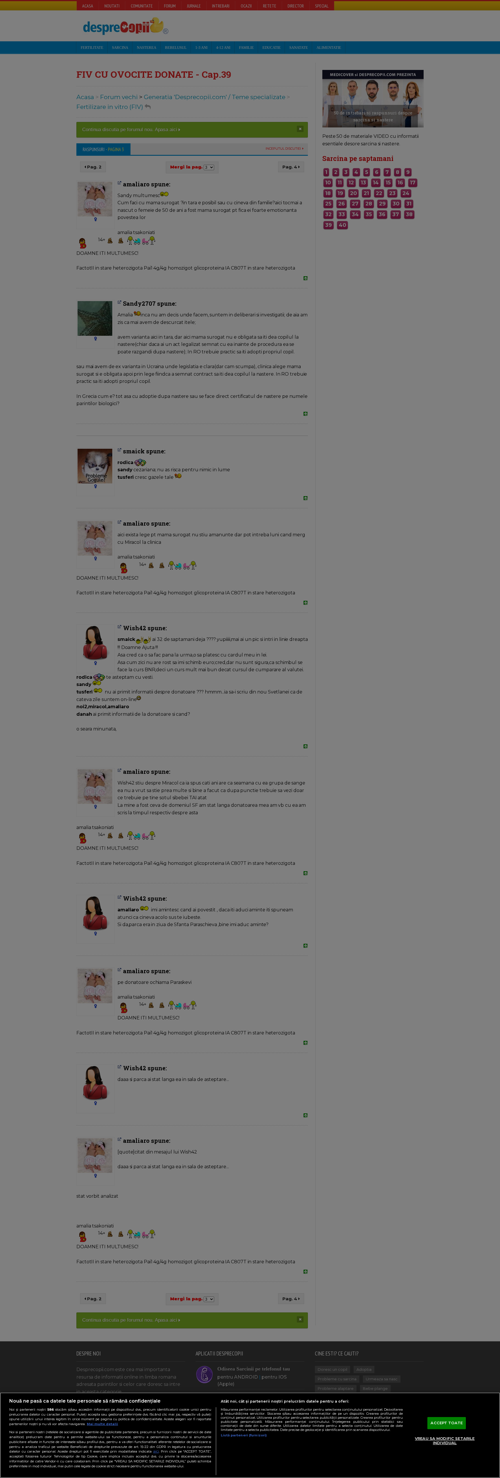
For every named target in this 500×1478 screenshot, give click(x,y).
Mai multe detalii (102, 1424)
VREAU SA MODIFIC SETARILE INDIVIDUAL (445, 1440)
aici (156, 1451)
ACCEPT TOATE (447, 1422)
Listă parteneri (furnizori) (244, 1435)
